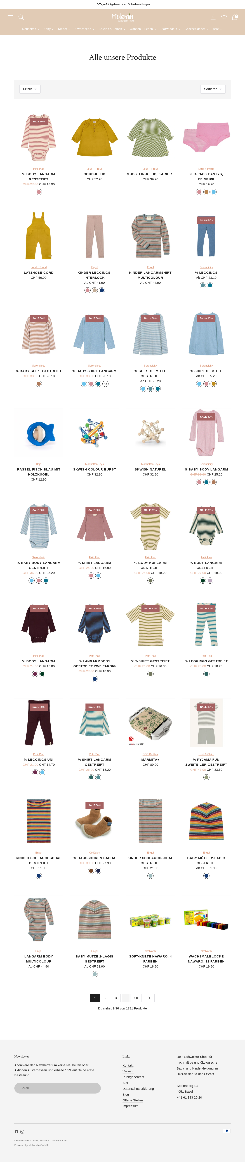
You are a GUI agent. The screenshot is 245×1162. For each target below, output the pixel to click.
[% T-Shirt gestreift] (150, 624)
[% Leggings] (206, 236)
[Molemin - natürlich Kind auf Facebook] (16, 1132)
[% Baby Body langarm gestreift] (38, 526)
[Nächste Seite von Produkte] (149, 998)
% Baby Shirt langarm (94, 371)
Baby (47, 28)
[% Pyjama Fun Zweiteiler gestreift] (206, 722)
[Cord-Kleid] (94, 137)
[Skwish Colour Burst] (94, 432)
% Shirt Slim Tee (206, 371)
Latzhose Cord (39, 272)
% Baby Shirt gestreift (39, 371)
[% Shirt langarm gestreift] (94, 722)
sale (216, 28)
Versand (128, 1071)
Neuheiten (29, 28)
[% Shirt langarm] (94, 526)
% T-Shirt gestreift (150, 661)
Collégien (94, 852)
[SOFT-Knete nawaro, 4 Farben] (150, 919)
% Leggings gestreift (206, 661)
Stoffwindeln (169, 28)
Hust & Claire (206, 754)
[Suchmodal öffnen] (21, 17)
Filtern (27, 89)
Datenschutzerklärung (138, 1088)
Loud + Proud (94, 168)
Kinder (62, 28)
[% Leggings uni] (38, 722)
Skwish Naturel (150, 469)
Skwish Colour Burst (94, 469)
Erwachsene (82, 28)
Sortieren (210, 89)
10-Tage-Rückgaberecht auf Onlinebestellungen (122, 4)
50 (136, 998)
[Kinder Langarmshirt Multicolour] (150, 236)
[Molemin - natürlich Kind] (122, 17)
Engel (94, 267)
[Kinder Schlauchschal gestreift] (38, 821)
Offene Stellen (132, 1100)
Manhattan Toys (94, 463)
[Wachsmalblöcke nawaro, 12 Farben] (206, 919)
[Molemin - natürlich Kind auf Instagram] (22, 1132)
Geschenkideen (195, 28)
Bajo (38, 463)
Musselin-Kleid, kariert (150, 174)
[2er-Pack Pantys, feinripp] (206, 137)
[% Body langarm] (38, 624)
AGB (125, 1083)
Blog (125, 1094)
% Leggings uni (38, 759)
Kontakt (127, 1065)
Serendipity (206, 267)
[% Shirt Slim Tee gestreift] (150, 334)
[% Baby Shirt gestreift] (38, 334)
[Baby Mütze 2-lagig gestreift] (206, 821)
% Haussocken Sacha (95, 858)
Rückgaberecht (133, 1077)
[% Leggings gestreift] (206, 624)
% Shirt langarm (94, 563)
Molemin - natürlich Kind (53, 1140)
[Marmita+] (150, 722)
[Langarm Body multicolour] (38, 919)
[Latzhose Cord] (38, 236)
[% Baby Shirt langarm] (94, 334)
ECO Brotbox (150, 754)
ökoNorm (150, 950)
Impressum (130, 1106)
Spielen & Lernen (110, 28)
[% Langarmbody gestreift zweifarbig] (94, 624)
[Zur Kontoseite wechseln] (213, 17)
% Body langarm (38, 661)
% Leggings (206, 272)
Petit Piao (38, 168)
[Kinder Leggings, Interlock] (94, 236)
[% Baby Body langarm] (206, 432)
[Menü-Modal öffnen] (10, 17)
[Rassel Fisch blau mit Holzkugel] (38, 432)
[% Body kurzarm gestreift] (150, 526)
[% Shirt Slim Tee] (206, 334)
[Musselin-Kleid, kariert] (150, 137)
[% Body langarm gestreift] (38, 137)
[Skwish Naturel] (150, 432)
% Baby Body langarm (206, 469)
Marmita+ (150, 759)
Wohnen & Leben (141, 28)
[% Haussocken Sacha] (94, 821)
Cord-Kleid (94, 174)
